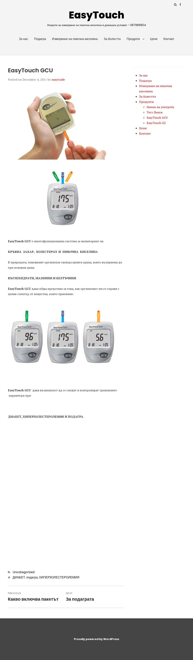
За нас (23, 39)
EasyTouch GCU (157, 117)
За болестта (112, 39)
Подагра (40, 39)
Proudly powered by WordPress (96, 639)
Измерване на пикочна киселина (75, 39)
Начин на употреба (160, 107)
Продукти (133, 39)
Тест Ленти (154, 112)
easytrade (58, 79)
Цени (153, 39)
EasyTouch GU (156, 123)
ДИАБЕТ (19, 577)
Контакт (168, 39)
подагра (32, 577)
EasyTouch (96, 15)
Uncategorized (23, 572)
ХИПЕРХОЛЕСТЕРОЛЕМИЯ (59, 577)
